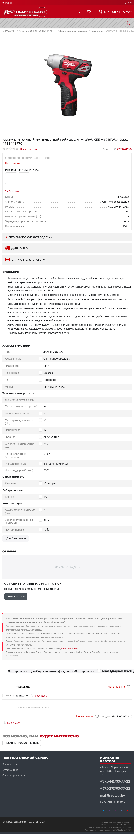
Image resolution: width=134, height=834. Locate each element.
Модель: (10, 169)
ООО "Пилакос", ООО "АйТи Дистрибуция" (29, 655)
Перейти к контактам (112, 801)
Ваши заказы (10, 764)
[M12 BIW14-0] (11, 178)
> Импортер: (12, 655)
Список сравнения (13, 775)
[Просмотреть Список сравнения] (80, 12)
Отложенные (10, 769)
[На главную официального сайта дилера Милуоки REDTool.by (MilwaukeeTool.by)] (25, 11)
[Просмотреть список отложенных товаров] (89, 12)
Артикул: (108, 148)
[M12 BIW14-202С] (24, 178)
